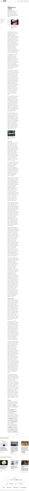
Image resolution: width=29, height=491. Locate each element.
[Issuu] (21, 479)
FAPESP (4, 487)
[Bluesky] (11, 479)
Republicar (17, 434)
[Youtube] (16, 479)
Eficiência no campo (12, 8)
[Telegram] (14, 479)
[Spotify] (18, 479)
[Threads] (13, 479)
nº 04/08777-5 (10, 405)
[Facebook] (7, 479)
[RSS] (19, 479)
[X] (8, 479)
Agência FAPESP (9, 487)
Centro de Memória (23, 487)
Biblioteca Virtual (16, 487)
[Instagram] (10, 479)
